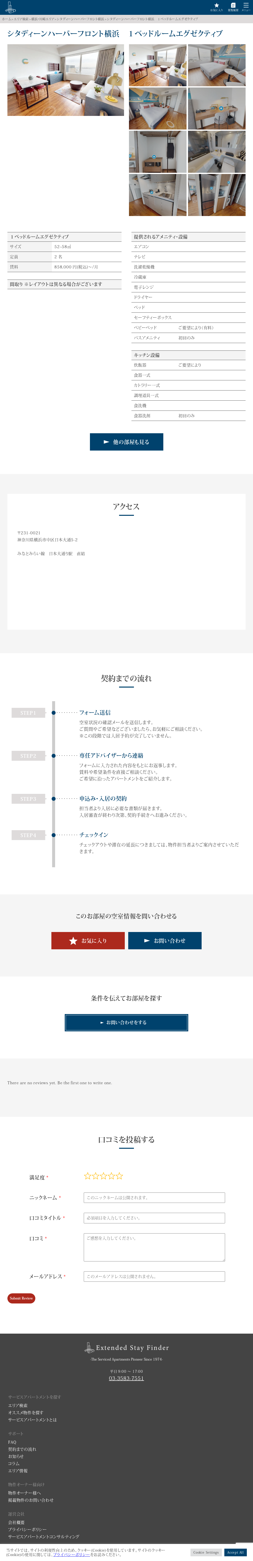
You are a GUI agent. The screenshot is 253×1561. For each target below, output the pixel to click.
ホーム (6, 19)
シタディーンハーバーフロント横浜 (80, 19)
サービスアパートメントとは (32, 1420)
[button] (246, 5)
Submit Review (21, 1298)
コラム (13, 1464)
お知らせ (16, 1456)
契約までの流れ (22, 1449)
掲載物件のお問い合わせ (31, 1500)
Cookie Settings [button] (206, 1552)
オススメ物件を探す (26, 1413)
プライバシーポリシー (27, 1530)
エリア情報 (18, 1471)
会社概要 (16, 1522)
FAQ (12, 1442)
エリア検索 (21, 19)
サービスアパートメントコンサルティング (44, 1537)
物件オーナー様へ (24, 1493)
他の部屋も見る (131, 442)
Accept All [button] (235, 1552)
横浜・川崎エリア (42, 19)
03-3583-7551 (126, 1378)
